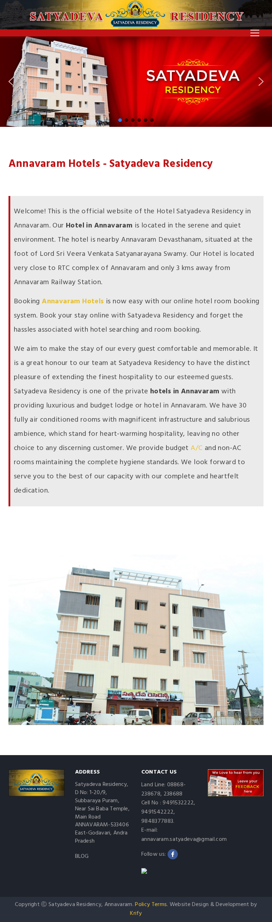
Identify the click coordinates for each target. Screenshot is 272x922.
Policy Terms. (151, 904)
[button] (11, 81)
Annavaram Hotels (73, 301)
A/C (197, 448)
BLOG (82, 856)
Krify (136, 913)
